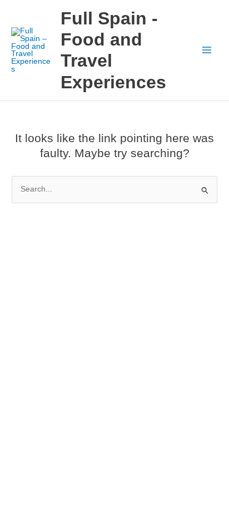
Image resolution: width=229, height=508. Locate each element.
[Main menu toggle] (207, 50)
